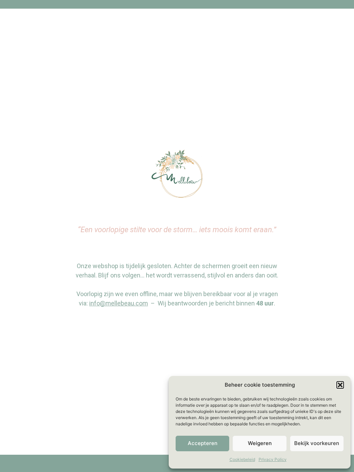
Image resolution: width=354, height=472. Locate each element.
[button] (340, 384)
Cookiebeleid (242, 459)
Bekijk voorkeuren (316, 443)
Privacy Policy (273, 459)
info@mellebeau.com (118, 303)
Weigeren (260, 443)
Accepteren (202, 443)
